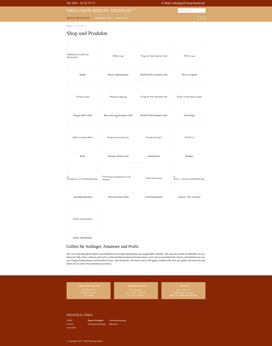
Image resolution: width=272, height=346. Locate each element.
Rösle (82, 156)
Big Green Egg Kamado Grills (118, 115)
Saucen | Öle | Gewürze (189, 197)
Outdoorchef (154, 156)
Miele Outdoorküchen (118, 74)
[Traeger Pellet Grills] (83, 97)
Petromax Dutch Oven (118, 156)
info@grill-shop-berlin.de (183, 292)
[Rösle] (83, 137)
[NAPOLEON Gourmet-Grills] (154, 56)
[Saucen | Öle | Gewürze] (189, 178)
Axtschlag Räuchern (82, 197)
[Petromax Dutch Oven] (118, 137)
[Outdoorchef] (154, 137)
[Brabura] (189, 137)
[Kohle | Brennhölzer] (83, 219)
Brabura (189, 156)
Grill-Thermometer (154, 197)
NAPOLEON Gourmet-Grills (154, 74)
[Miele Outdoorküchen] (118, 56)
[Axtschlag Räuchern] (83, 178)
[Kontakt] (203, 18)
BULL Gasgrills (189, 74)
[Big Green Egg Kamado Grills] (118, 97)
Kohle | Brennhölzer (82, 237)
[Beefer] (83, 56)
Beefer (82, 74)
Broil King (189, 115)
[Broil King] (189, 97)
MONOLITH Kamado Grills (153, 115)
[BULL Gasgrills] (189, 56)
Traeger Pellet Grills (82, 115)
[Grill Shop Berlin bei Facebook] (199, 18)
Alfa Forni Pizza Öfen (118, 197)
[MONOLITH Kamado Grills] (154, 97)
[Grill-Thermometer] (154, 178)
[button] (79, 18)
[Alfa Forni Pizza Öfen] (118, 178)
